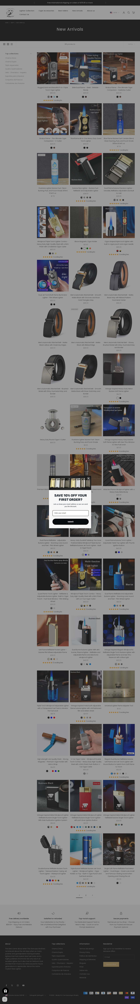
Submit (71, 522)
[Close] (88, 478)
